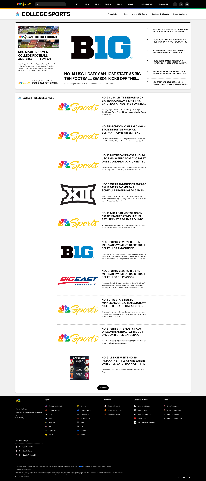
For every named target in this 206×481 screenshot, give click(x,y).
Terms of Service (106, 466)
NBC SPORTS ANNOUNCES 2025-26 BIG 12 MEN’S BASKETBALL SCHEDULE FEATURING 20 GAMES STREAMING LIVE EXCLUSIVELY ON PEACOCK (124, 187)
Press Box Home (180, 14)
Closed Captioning (33, 466)
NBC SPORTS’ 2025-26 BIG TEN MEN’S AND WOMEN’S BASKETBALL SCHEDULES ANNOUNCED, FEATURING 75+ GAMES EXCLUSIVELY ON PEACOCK (123, 245)
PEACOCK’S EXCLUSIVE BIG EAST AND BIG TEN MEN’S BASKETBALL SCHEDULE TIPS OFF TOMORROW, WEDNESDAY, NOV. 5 (170, 72)
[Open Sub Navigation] (80, 4)
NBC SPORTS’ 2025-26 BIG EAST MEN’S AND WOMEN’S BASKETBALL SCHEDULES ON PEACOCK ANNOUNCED (123, 274)
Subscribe (20, 417)
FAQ (40, 466)
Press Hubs (112, 14)
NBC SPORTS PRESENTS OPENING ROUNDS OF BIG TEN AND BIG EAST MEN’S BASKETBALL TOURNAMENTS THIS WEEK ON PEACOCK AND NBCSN (44, 82)
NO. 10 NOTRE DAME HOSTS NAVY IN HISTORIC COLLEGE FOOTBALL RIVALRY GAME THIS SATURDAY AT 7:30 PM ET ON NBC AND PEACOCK (170, 62)
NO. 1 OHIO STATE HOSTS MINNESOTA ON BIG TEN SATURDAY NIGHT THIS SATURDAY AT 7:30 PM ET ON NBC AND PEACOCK (124, 303)
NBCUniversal (27, 469)
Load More (103, 388)
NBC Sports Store (48, 466)
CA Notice (97, 466)
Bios (125, 14)
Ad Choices (64, 466)
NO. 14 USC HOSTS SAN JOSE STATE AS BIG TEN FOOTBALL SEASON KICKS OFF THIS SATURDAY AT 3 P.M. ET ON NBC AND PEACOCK (102, 76)
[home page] (24, 4)
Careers (24, 466)
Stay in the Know (21, 409)
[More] (175, 4)
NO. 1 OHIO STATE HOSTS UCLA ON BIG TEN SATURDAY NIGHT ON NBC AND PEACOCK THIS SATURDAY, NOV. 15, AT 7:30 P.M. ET (169, 51)
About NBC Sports (139, 14)
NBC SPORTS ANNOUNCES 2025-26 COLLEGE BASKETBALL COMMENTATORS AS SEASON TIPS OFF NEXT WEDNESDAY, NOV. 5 (170, 83)
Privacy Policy (73, 466)
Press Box (57, 466)
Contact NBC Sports (160, 14)
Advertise (18, 466)
